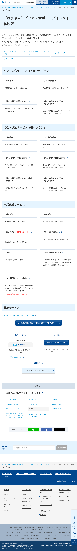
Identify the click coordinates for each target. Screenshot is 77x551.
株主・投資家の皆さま (63, 474)
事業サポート (26, 494)
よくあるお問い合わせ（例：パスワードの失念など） (38, 323)
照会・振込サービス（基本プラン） (39, 53)
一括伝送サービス (59, 53)
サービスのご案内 (11, 400)
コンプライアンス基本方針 (19, 530)
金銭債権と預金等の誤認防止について (30, 538)
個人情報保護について (42, 527)
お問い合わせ (61, 481)
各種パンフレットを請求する (38, 370)
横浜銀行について (46, 474)
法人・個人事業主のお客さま (41, 2)
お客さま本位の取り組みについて (15, 532)
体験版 (31, 409)
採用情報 (5, 476)
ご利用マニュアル (57, 409)
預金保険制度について (51, 532)
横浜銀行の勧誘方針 (19, 527)
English (72, 481)
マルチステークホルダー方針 (65, 535)
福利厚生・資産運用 (28, 498)
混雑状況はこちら (16, 357)
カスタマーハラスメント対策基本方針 (35, 532)
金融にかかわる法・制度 (65, 532)
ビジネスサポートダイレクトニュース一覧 (37, 415)
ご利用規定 (55, 400)
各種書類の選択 (57, 404)
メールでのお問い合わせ (57, 342)
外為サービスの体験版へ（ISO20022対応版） (19, 315)
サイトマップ (8, 527)
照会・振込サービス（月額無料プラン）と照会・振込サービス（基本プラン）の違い (14, 415)
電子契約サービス (45, 511)
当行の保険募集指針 (30, 527)
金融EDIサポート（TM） (13, 409)
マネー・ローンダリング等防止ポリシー (56, 530)
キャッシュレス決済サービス (46, 506)
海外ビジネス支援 (64, 496)
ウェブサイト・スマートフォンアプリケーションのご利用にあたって (23, 535)
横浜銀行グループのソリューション (28, 507)
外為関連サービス (64, 500)
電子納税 (43, 515)
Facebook (46, 429)
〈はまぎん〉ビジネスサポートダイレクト (39, 7)
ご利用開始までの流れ (12, 404)
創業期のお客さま (27, 502)
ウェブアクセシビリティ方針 (49, 535)
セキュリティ (33, 404)
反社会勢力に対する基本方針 (35, 530)
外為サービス (8, 59)
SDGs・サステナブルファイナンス (10, 499)
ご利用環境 (32, 400)
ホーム (4, 7)
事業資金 (6, 494)
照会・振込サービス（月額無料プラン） (14, 53)
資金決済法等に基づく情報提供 (49, 538)
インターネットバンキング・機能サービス (46, 499)
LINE (33, 429)
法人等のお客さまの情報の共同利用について (60, 527)
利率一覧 (74, 527)
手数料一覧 (74, 517)
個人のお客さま (30, 2)
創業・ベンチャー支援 (10, 505)
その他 (6, 510)
